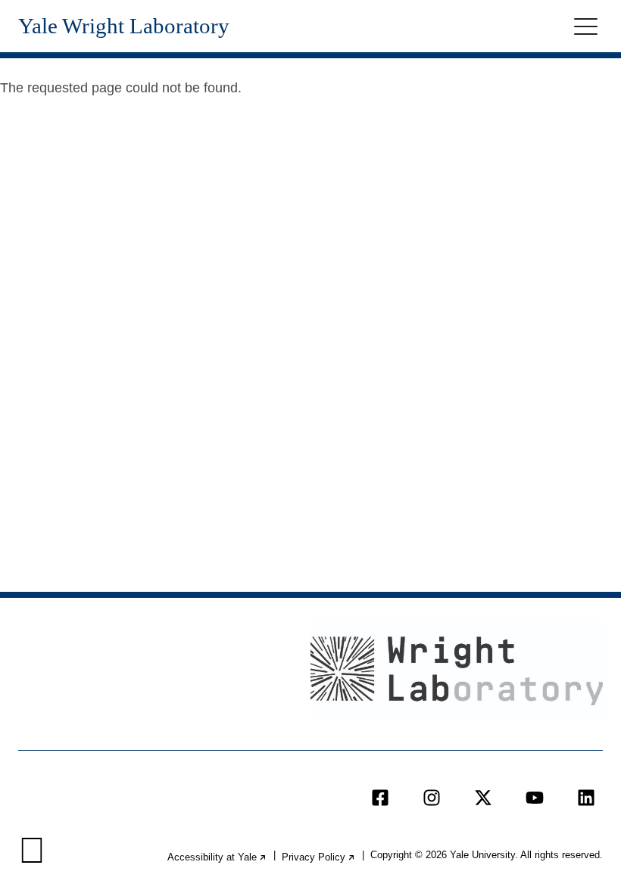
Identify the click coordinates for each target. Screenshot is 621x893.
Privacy (319, 857)
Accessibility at (217, 857)
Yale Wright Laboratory (123, 26)
